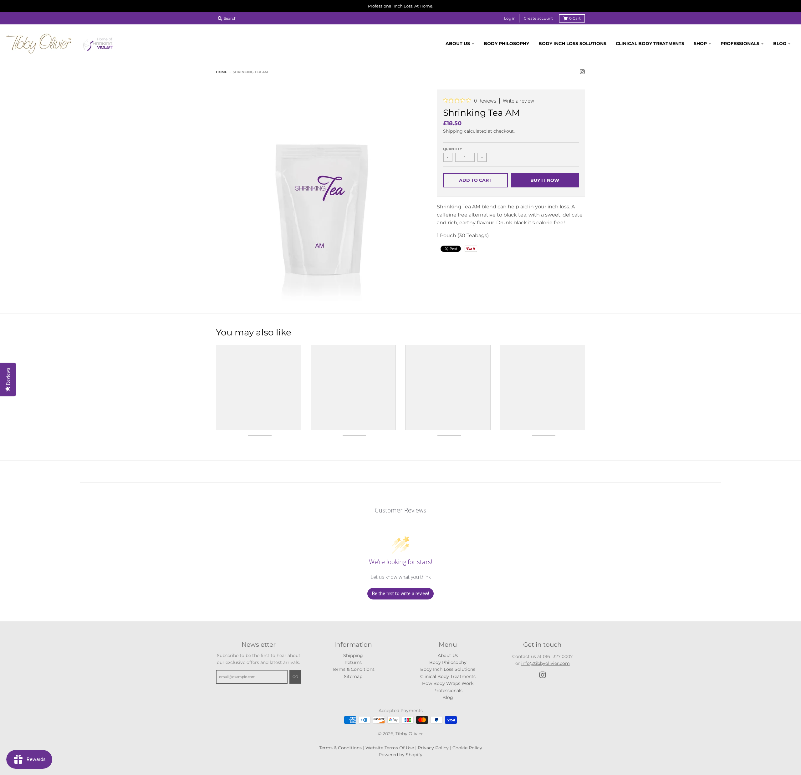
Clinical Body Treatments (448, 676)
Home (221, 72)
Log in (510, 18)
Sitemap (353, 676)
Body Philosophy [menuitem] (506, 43)
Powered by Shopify (400, 754)
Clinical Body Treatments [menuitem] (650, 43)
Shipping (453, 131)
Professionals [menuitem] (740, 43)
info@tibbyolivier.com (545, 663)
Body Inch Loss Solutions (447, 669)
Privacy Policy (433, 748)
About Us (448, 655)
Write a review (518, 101)
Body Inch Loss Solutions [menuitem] (572, 43)
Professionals (447, 690)
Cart (575, 18)
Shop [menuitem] (700, 43)
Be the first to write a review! (400, 593)
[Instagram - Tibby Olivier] (582, 71)
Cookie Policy (467, 748)
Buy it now (544, 180)
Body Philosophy (448, 662)
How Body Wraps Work (447, 683)
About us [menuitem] (458, 43)
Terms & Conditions (353, 669)
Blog (447, 697)
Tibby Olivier (409, 734)
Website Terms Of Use (389, 748)
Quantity (452, 149)
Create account (538, 18)
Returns (353, 662)
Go (295, 677)
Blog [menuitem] (779, 43)
